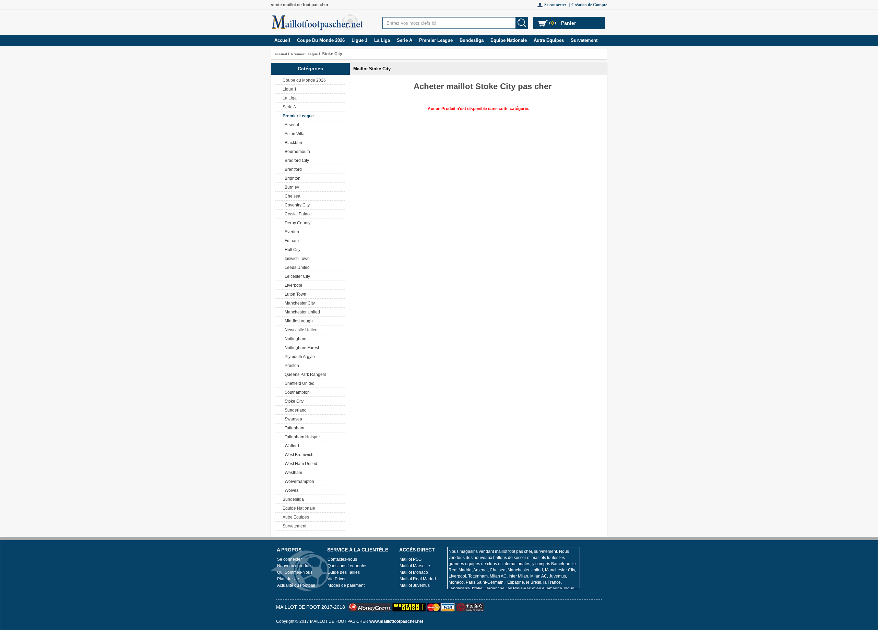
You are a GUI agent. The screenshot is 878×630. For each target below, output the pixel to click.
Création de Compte (589, 4)
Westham (292, 472)
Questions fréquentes (347, 565)
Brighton (291, 178)
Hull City (291, 249)
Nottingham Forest (301, 347)
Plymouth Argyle (299, 356)
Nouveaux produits (294, 565)
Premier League (304, 54)
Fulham (291, 240)
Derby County (296, 223)
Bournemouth (296, 151)
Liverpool (292, 285)
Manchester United (301, 312)
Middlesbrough (298, 321)
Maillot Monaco (414, 572)
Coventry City (296, 205)
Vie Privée (337, 578)
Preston (291, 365)
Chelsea (291, 196)
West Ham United (300, 463)
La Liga (382, 40)
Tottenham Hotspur (301, 437)
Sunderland (295, 410)
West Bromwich (298, 454)
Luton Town (294, 294)
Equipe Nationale (508, 40)
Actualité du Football (296, 585)
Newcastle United (300, 330)
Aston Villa (294, 133)
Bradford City (296, 160)
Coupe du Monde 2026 (321, 40)
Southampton (296, 392)
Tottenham (293, 428)
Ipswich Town (296, 258)
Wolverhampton (298, 481)
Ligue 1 (359, 40)
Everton (291, 231)
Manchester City (299, 303)
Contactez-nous (342, 559)
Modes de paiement (346, 585)
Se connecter (289, 559)
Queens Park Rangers (304, 374)
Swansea (292, 419)
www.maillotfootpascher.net (396, 621)
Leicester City (296, 276)
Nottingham (294, 338)
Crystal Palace (297, 214)
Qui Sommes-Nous (294, 572)
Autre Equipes (549, 40)
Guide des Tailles (344, 572)
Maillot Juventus (415, 585)
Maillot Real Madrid (418, 578)
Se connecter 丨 (557, 4)
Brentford (292, 169)
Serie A (404, 40)
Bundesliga (472, 40)
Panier (568, 23)
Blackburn (293, 142)
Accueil (282, 40)
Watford (291, 445)
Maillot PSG (411, 559)
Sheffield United (299, 383)
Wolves (290, 490)
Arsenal (291, 124)
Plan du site (288, 578)
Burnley (291, 187)
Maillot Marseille (415, 565)
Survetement (584, 40)
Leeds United (296, 267)
